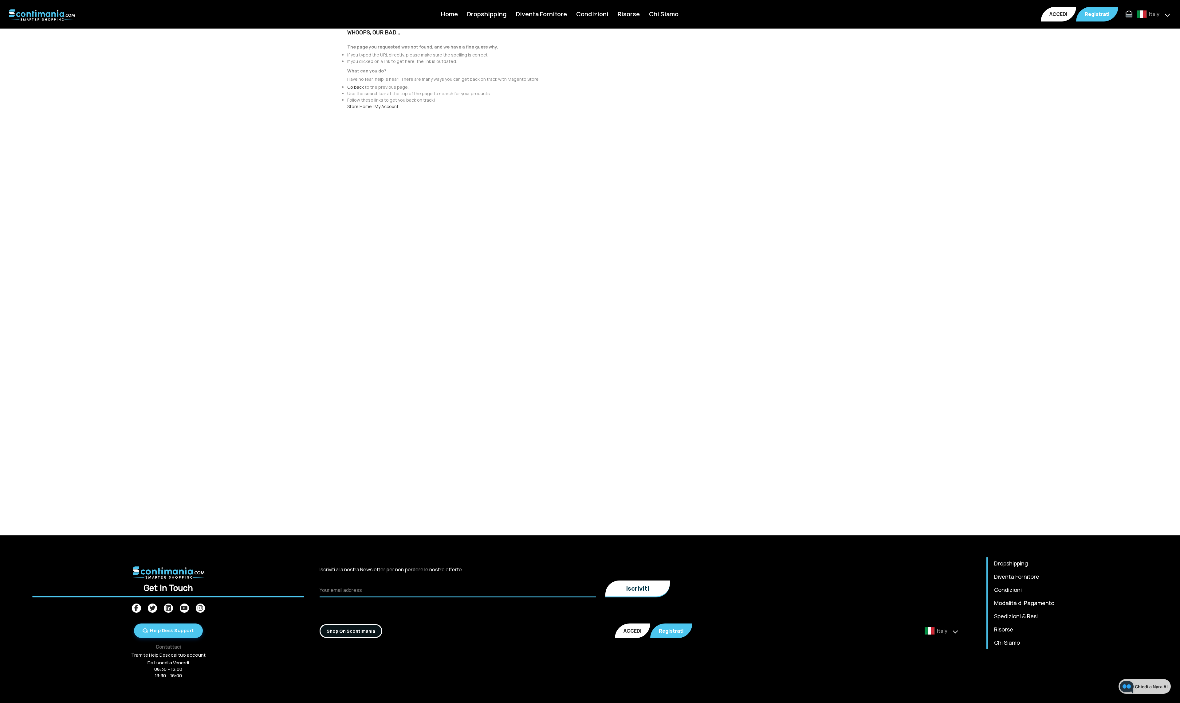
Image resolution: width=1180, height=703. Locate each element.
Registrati (1097, 14)
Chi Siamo (663, 14)
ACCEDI (1058, 14)
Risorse (629, 14)
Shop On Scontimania (351, 631)
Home (449, 14)
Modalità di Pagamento (1024, 603)
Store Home (359, 106)
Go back (355, 87)
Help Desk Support (172, 630)
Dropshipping (487, 14)
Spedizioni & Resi (1016, 616)
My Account (387, 106)
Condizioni (592, 14)
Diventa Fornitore (541, 14)
